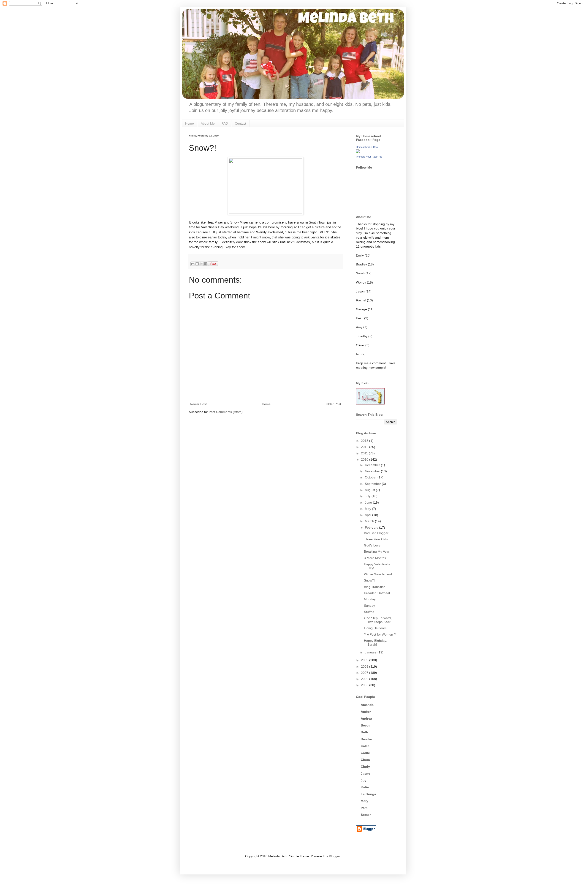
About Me (208, 123)
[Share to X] (201, 264)
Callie (365, 746)
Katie (365, 787)
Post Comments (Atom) (226, 412)
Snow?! (369, 580)
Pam (364, 808)
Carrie (365, 753)
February (372, 527)
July (368, 496)
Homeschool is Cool (367, 147)
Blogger (334, 856)
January (371, 652)
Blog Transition (374, 587)
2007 (365, 673)
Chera (365, 760)
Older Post (333, 404)
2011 (365, 453)
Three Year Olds (376, 539)
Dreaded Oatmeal (377, 593)
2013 (365, 440)
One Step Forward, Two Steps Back (378, 620)
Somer (366, 815)
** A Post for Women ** (380, 634)
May (368, 509)
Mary (364, 801)
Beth (364, 732)
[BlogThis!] (197, 264)
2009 (365, 660)
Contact (240, 123)
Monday (370, 599)
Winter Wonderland (378, 574)
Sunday (369, 605)
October (371, 477)
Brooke (366, 739)
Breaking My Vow (376, 551)
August (370, 490)
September (373, 484)
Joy (363, 780)
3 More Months (375, 558)
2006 (365, 679)
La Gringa (368, 794)
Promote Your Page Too (369, 156)
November (373, 471)
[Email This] (192, 264)
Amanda (367, 705)
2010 (365, 459)
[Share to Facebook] (205, 264)
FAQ (225, 123)
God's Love (372, 545)
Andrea (366, 718)
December (373, 465)
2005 (365, 685)
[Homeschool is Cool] (358, 152)
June (369, 502)
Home (189, 123)
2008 (365, 666)
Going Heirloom (375, 628)
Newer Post (198, 404)
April (368, 515)
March (370, 521)
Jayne (365, 773)
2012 (365, 447)
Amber (366, 711)
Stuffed (369, 612)
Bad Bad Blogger (376, 533)
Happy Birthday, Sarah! (375, 642)
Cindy (365, 766)
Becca (365, 725)
